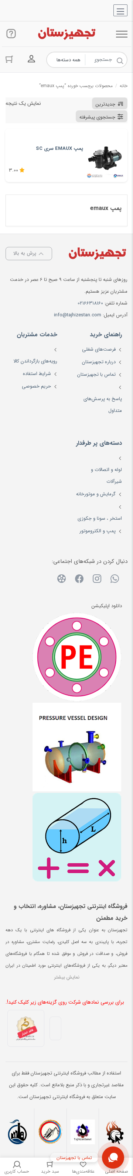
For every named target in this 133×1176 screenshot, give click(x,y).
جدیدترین (105, 104)
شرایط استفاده (37, 374)
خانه (123, 85)
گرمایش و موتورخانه (96, 494)
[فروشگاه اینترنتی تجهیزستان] (66, 34)
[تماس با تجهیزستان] (113, 1157)
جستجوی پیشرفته (97, 117)
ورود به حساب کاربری (31, 59)
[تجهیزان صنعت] (83, 1133)
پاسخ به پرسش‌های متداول (102, 405)
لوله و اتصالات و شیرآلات (106, 475)
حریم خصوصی (36, 386)
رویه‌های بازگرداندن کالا (35, 361)
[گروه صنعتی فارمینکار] (18, 1133)
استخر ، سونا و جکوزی (100, 518)
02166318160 (90, 303)
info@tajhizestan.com (77, 315)
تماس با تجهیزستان (96, 374)
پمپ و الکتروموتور (97, 531)
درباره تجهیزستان (99, 362)
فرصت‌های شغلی (99, 349)
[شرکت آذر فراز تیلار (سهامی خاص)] (50, 1133)
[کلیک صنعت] (115, 1133)
